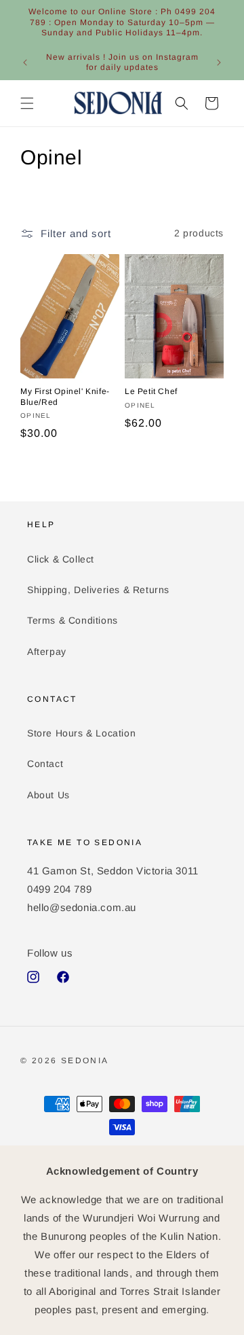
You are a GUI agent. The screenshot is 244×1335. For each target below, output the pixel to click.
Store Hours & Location (81, 733)
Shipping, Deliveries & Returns (98, 589)
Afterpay (46, 651)
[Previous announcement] (25, 62)
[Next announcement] (219, 62)
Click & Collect (60, 559)
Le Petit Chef (151, 391)
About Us (48, 794)
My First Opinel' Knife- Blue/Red (65, 397)
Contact (45, 763)
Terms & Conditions (72, 620)
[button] (27, 103)
